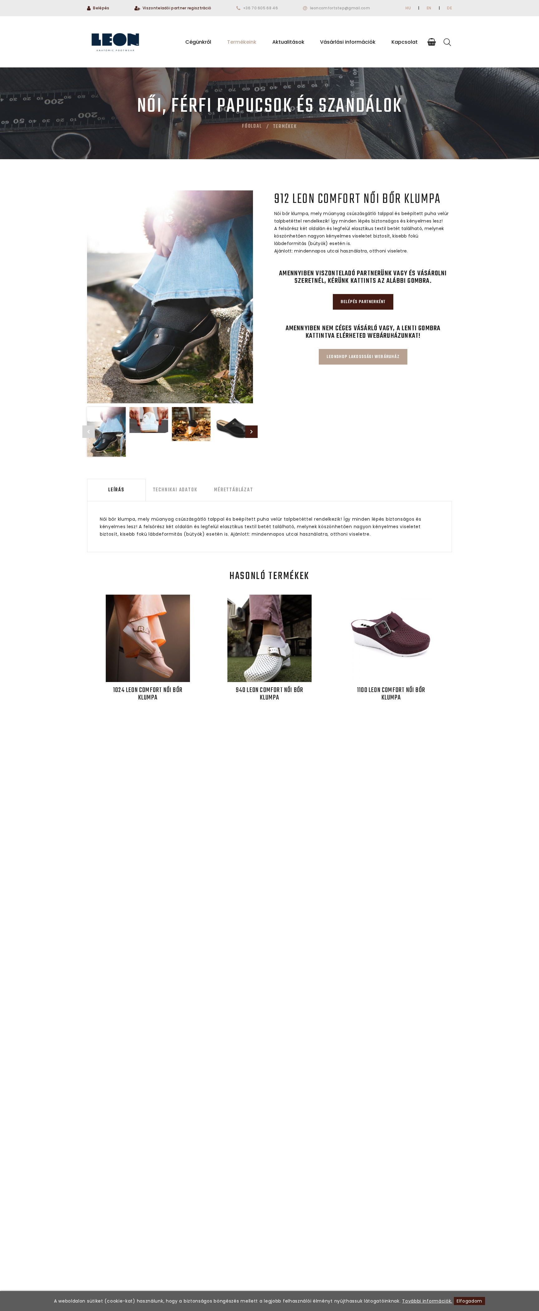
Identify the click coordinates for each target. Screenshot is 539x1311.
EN (429, 8)
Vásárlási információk (348, 42)
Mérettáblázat (233, 490)
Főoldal (252, 126)
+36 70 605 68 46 (260, 8)
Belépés (101, 8)
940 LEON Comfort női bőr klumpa (269, 694)
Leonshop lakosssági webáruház (363, 357)
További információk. (427, 1301)
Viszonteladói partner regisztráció (177, 8)
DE (449, 8)
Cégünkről (198, 42)
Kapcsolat (404, 42)
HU (408, 8)
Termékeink (241, 42)
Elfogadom (469, 1301)
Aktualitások (288, 42)
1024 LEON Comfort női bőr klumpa (147, 694)
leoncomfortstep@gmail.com (340, 8)
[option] (170, 296)
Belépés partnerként (363, 302)
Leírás (116, 490)
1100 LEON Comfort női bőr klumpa (391, 694)
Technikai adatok (175, 490)
